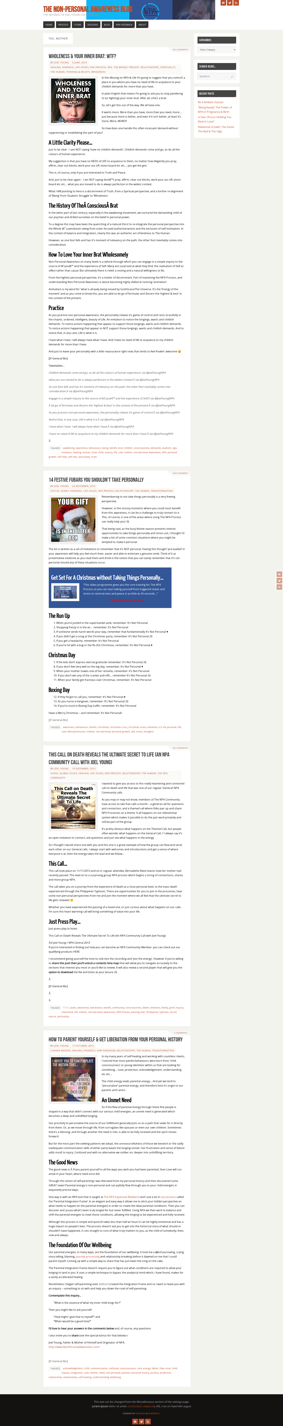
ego (175, 447)
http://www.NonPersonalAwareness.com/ (74, 1347)
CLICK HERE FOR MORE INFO (126, 600)
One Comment (180, 473)
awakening (69, 447)
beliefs (113, 447)
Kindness (68, 67)
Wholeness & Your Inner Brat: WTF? (82, 56)
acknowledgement (73, 1368)
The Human (57, 71)
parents (126, 1372)
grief (171, 1007)
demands (156, 447)
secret (173, 1012)
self (133, 731)
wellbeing (115, 1377)
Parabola (141, 1413)
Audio (54, 773)
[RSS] (279, 587)
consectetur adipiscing (141, 1406)
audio (73, 1007)
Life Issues (82, 67)
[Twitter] (279, 580)
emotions (67, 452)
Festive (54, 490)
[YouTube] (279, 574)
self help (62, 456)
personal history (140, 1372)
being (105, 447)
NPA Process (98, 67)
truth (94, 456)
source (52, 1016)
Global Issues (68, 773)
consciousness (142, 447)
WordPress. (154, 1413)
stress (139, 731)
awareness (82, 447)
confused (114, 1368)
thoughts (149, 731)
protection (165, 1372)
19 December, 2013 (83, 768)
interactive (67, 1012)
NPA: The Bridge (117, 67)
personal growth (121, 731)
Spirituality (167, 67)
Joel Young (61, 62)
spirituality (84, 456)
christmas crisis (118, 727)
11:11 (66, 1007)
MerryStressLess (77, 731)
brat (120, 447)
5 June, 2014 (79, 62)
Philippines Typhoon (157, 1012)
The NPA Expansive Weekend (121, 1197)
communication (99, 1368)
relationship (55, 1377)
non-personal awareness (147, 452)
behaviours (95, 447)
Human (86, 452)
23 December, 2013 (83, 486)
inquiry (109, 452)
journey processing (88, 1256)
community (118, 1007)
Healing (55, 67)
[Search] (232, 76)
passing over (138, 1012)
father (155, 1368)
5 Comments (180, 1033)
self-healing (85, 1377)
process (154, 1372)
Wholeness (98, 71)
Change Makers (60, 1050)
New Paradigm (106, 1050)
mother (128, 452)
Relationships (150, 67)
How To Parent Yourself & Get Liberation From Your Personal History (116, 1039)
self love (72, 456)
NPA (164, 452)
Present (134, 67)
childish (128, 447)
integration (77, 1372)
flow (162, 1368)
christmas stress (137, 727)
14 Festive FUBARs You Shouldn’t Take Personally (96, 479)
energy (147, 1368)
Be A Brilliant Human (210, 102)
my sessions (168, 1197)
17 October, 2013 (83, 1045)
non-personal (103, 731)
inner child (98, 452)
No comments (180, 49)
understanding (101, 1377)
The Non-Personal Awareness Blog (87, 9)
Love (120, 452)
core (139, 1368)
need (102, 1372)
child (86, 1368)
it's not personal (168, 727)
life (115, 452)
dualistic (166, 447)
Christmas (103, 727)
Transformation (162, 490)
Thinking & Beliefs (78, 71)
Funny (65, 490)
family (164, 1007)
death (146, 1007)
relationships (70, 1377)
